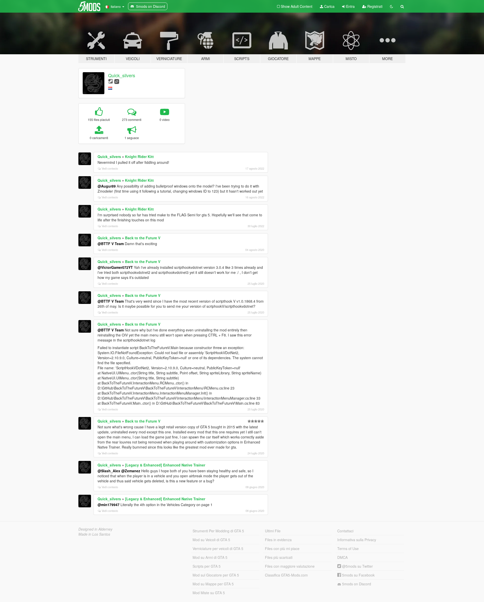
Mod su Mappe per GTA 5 (213, 583)
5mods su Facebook (358, 575)
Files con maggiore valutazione (290, 566)
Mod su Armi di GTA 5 (210, 557)
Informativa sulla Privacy (356, 539)
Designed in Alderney (95, 529)
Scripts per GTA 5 (207, 566)
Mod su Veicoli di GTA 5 (211, 539)
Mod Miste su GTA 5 (209, 592)
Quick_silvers (121, 75)
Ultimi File (273, 530)
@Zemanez (130, 470)
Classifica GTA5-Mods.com (286, 575)
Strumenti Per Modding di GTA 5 (218, 530)
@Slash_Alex (109, 470)
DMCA (342, 557)
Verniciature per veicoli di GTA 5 (218, 548)
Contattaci (345, 530)
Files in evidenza (278, 539)
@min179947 (108, 504)
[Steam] (110, 81)
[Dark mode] (391, 6)
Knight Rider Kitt (139, 156)
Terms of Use (348, 548)
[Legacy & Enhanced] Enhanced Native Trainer (165, 464)
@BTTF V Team (111, 243)
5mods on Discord (356, 583)
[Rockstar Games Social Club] (116, 81)
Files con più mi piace (282, 548)
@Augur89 (107, 186)
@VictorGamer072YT (115, 267)
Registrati (374, 6)
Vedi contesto (110, 168)
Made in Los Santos (94, 534)
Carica (329, 6)
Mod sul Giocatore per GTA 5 (216, 575)
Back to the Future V (142, 237)
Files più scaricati (278, 557)
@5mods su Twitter (357, 566)
